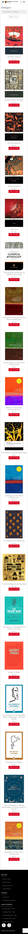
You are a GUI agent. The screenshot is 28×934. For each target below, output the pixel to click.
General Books (7, 12)
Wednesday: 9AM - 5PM (9, 915)
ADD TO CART (14, 62)
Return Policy (6, 879)
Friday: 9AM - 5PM (7, 921)
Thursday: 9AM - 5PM (8, 918)
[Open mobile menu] (3, 2)
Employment (6, 882)
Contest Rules (6, 888)
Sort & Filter (14, 17)
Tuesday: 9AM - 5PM (8, 912)
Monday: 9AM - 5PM (8, 908)
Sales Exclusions (7, 885)
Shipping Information (8, 900)
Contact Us (5, 897)
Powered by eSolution (8, 931)
